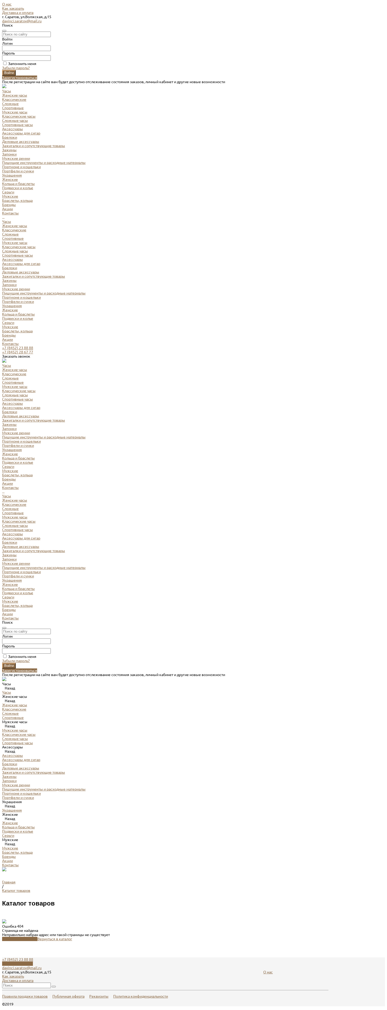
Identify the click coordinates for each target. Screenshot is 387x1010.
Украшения (12, 306)
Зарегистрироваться (19, 78)
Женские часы (14, 95)
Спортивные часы (17, 125)
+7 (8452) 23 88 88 (17, 348)
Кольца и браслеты (18, 184)
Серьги (8, 192)
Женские (10, 179)
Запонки (9, 154)
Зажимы (9, 150)
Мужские (10, 196)
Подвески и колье (17, 188)
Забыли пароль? (16, 68)
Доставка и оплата (17, 13)
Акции (7, 339)
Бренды (9, 335)
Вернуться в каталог (54, 939)
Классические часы (19, 116)
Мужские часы (14, 112)
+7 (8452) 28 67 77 (17, 352)
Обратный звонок (17, 964)
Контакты (10, 344)
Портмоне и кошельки (21, 167)
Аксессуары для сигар (21, 133)
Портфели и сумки (18, 171)
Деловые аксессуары (20, 141)
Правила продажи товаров (25, 996)
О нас (7, 4)
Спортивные (13, 108)
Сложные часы (15, 120)
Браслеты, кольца (17, 200)
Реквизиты (98, 996)
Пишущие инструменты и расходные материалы (44, 163)
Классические (14, 99)
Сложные (10, 104)
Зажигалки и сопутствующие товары (33, 146)
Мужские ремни (16, 158)
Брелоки (9, 137)
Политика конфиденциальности (140, 996)
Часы (6, 221)
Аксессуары (12, 259)
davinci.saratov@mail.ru (22, 21)
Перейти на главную (19, 939)
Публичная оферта (68, 996)
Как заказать (13, 8)
